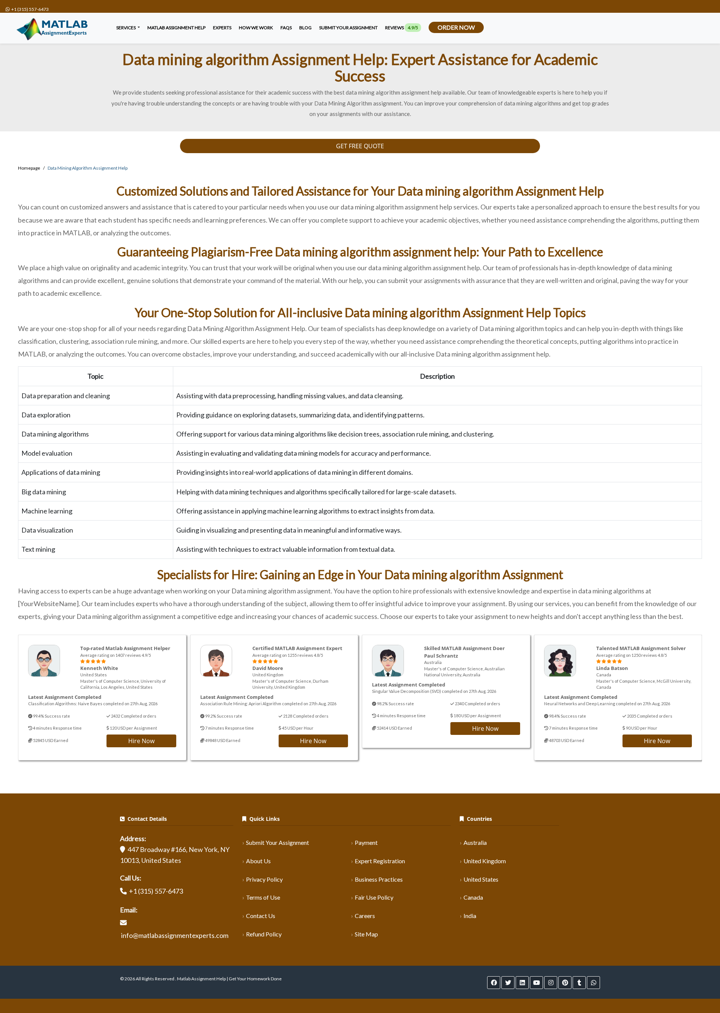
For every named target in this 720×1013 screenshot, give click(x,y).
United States (481, 879)
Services (126, 27)
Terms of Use (263, 897)
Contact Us (260, 915)
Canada (473, 897)
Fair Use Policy (374, 897)
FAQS (286, 27)
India (470, 915)
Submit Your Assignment (277, 842)
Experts (222, 27)
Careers (365, 915)
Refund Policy (264, 934)
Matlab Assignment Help (176, 27)
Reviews (401, 27)
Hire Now (141, 741)
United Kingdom (485, 860)
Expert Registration (380, 860)
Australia (475, 842)
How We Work (256, 27)
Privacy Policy (264, 879)
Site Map (366, 934)
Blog (305, 27)
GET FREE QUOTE (360, 146)
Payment (366, 842)
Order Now (456, 27)
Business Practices (379, 879)
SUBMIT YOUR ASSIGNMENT (348, 27)
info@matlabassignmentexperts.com (174, 935)
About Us (258, 860)
